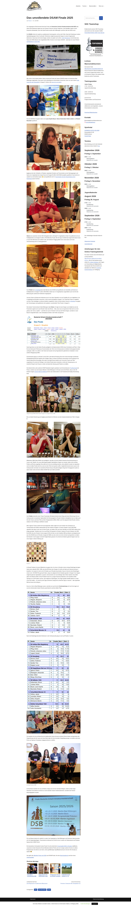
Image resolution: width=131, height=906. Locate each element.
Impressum (32, 899)
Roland (30, 20)
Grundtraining (90, 204)
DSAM (49, 889)
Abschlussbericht (64, 855)
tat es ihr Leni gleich (56, 82)
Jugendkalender (88, 244)
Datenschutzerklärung (98, 899)
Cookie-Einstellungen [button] (85, 903)
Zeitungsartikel (30, 857)
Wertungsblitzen (90, 158)
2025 (36, 889)
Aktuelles (78, 6)
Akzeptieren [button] (94, 903)
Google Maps (88, 136)
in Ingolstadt (38, 290)
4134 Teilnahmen (66, 38)
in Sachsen (72, 301)
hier (99, 146)
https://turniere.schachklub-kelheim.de (94, 68)
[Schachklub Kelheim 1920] (34, 6)
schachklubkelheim (90, 122)
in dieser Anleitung (93, 262)
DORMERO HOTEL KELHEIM (92, 130)
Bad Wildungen (42, 889)
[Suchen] (101, 18)
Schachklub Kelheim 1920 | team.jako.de (94, 32)
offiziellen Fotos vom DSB (40, 855)
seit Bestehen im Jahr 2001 (33, 41)
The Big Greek (73, 368)
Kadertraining (90, 210)
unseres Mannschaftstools (40, 371)
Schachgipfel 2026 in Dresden (64, 846)
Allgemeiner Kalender (90, 241)
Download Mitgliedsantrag (91, 112)
